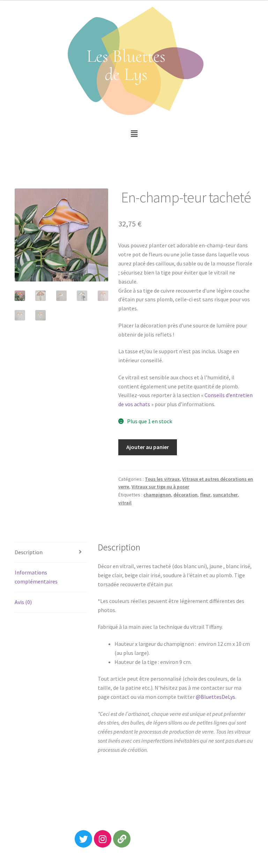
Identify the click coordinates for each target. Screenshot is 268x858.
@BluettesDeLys (215, 696)
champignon (157, 495)
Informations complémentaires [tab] (36, 577)
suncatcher (225, 495)
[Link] (122, 839)
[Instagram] (102, 839)
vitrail (125, 503)
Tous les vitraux (162, 479)
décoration (185, 495)
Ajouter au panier (147, 446)
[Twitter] (83, 839)
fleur (205, 495)
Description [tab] (29, 552)
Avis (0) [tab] (23, 601)
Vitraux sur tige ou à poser (160, 487)
